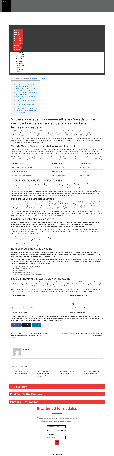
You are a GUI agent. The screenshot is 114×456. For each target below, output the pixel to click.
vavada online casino (89, 131)
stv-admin (32, 78)
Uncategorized (42, 78)
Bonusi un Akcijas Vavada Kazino (26, 108)
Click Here (6, 2)
